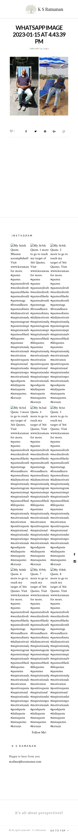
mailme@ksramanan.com (25, 762)
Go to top (58, 830)
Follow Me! (39, 732)
